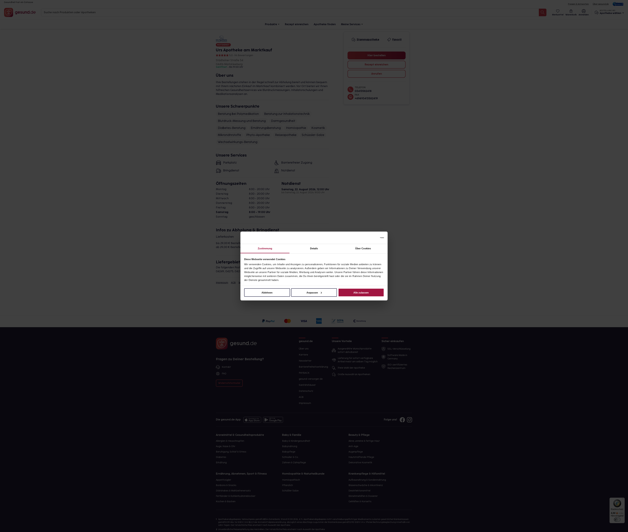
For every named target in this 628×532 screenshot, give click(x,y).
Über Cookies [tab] (363, 248)
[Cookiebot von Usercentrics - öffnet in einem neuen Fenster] (369, 237)
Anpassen (312, 292)
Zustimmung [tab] (265, 248)
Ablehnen (267, 292)
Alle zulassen (361, 292)
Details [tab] (314, 248)
